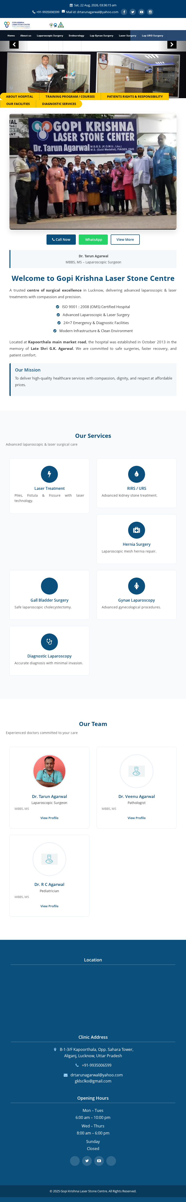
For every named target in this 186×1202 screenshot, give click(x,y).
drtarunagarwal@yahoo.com (96, 1075)
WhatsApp (93, 239)
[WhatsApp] (111, 1161)
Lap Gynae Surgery (101, 35)
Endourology (76, 35)
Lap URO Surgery (152, 35)
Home (11, 35)
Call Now (62, 239)
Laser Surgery (127, 35)
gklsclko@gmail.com (93, 1081)
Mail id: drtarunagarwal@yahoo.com (92, 12)
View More (125, 239)
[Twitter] (87, 1161)
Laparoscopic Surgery (50, 35)
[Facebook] (75, 1161)
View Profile (49, 818)
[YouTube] (99, 1161)
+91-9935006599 (47, 12)
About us (25, 35)
